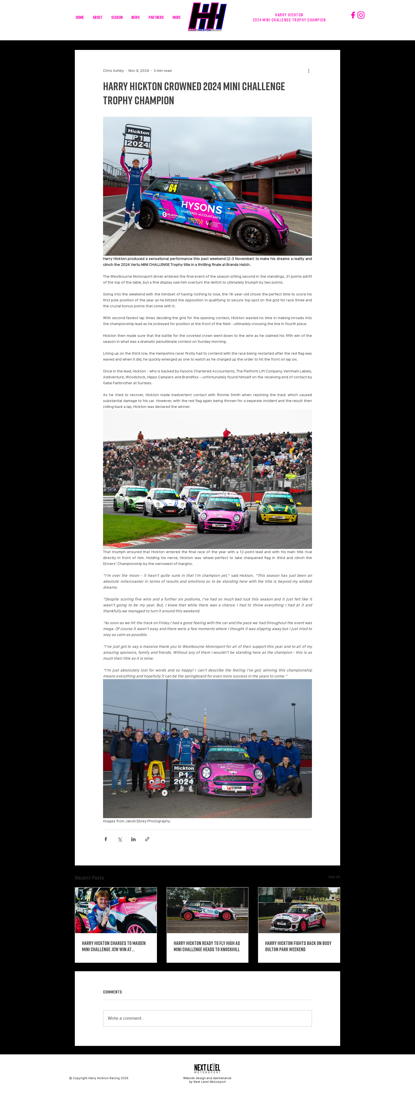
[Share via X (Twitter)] (119, 839)
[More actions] (308, 70)
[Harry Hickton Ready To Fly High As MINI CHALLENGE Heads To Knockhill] (207, 910)
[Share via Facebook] (105, 839)
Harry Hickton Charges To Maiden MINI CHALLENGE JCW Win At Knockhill (114, 946)
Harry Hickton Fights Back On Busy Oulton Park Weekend (298, 946)
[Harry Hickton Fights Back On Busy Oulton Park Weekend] (299, 910)
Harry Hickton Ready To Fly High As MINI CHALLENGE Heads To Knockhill (207, 946)
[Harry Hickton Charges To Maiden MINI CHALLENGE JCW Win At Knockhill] (116, 910)
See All (334, 877)
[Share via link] (147, 839)
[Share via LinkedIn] (133, 839)
